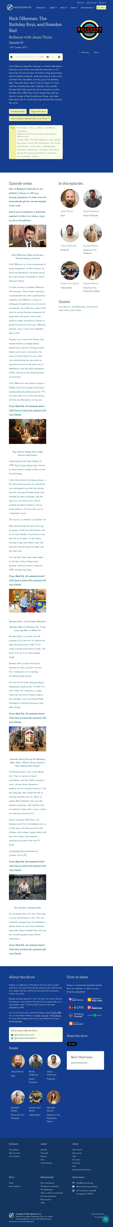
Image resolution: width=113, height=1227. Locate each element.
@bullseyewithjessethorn (25, 1038)
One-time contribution (48, 1196)
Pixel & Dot (100, 1214)
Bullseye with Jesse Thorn (30, 37)
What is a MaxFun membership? (52, 1193)
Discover (44, 1156)
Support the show (38, 111)
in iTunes (21, 193)
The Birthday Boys (49, 146)
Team (74, 1156)
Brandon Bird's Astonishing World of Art (31, 153)
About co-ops (77, 1153)
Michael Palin (52, 153)
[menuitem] (41, 8)
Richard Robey (90, 245)
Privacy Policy (99, 1217)
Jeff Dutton (40, 128)
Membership (86, 8)
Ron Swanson (22, 143)
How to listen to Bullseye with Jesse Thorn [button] (29, 118)
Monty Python (54, 150)
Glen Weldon (22, 128)
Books (27, 140)
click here (18, 1021)
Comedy (20, 140)
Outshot (35, 156)
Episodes (44, 1150)
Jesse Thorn (67, 211)
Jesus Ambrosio (69, 245)
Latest (52, 8)
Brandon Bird (33, 150)
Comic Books (22, 150)
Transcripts (44, 1153)
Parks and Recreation (42, 143)
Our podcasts (14, 1150)
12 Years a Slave (35, 146)
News (43, 1160)
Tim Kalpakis (44, 150)
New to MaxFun (14, 1156)
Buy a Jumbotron (15, 1186)
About (63, 8)
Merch (11, 1183)
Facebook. (57, 1016)
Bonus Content (46, 1200)
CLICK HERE (56, 1013)
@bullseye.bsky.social (24, 1035)
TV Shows (31, 128)
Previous (83, 52)
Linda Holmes (22, 131)
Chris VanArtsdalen (24, 156)
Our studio (76, 1160)
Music (51, 140)
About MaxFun (77, 1150)
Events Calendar (46, 1163)
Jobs (74, 1166)
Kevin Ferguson (91, 211)
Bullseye (58, 140)
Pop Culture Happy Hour (39, 140)
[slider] (25, 57)
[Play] (12, 57)
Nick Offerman (50, 128)
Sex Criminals (56, 143)
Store (73, 8)
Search (103, 3)
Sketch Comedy (22, 146)
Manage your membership (50, 1186)
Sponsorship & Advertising (81, 1170)
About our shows (15, 1153)
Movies (30, 143)
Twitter (37, 1016)
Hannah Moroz (91, 283)
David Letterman (79, 1063)
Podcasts (40, 8)
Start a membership (47, 1183)
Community (76, 1163)
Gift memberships (47, 1190)
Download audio (18, 111)
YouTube (44, 1016)
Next (97, 52)
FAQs (43, 1203)
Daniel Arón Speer (70, 283)
